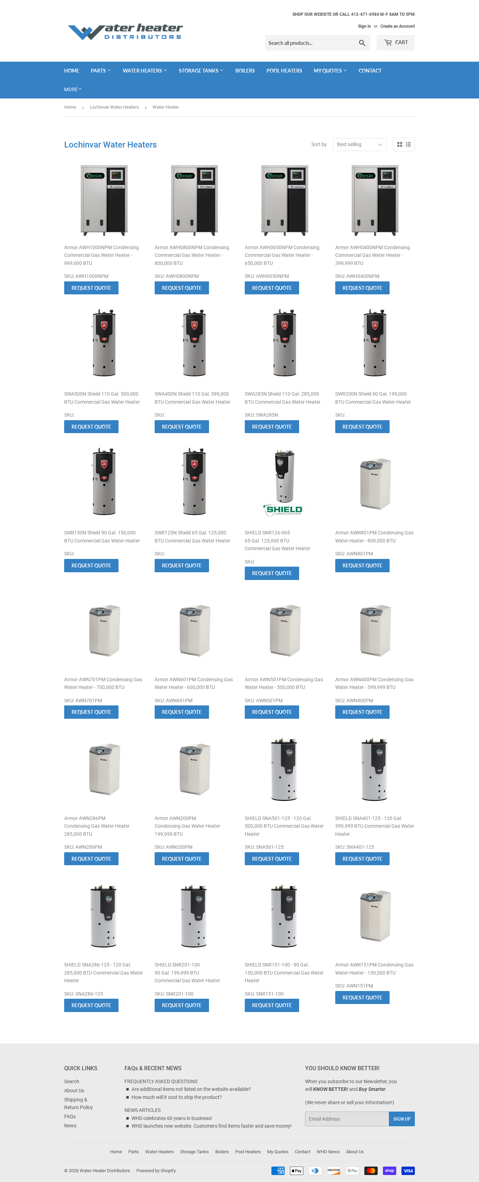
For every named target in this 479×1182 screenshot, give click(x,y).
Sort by (319, 144)
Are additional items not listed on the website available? (191, 1089)
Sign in (364, 26)
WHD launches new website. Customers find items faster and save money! (211, 1126)
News (70, 1125)
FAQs (70, 1116)
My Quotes (328, 71)
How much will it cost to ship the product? (176, 1097)
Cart (401, 42)
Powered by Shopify (156, 1170)
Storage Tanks (199, 71)
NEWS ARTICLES (142, 1110)
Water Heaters (143, 71)
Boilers (245, 71)
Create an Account (397, 26)
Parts (99, 71)
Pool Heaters (284, 71)
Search (71, 1081)
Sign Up (401, 1119)
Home (71, 71)
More (71, 89)
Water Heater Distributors (105, 1170)
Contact (370, 71)
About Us (74, 1090)
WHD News (328, 1151)
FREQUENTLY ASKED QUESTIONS (160, 1081)
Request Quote (91, 288)
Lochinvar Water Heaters (114, 107)
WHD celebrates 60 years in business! (171, 1118)
